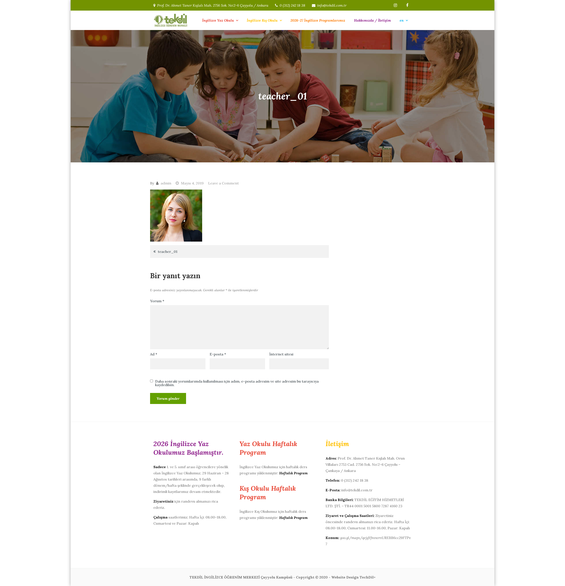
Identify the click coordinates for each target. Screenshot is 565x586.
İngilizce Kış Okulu (262, 20)
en (402, 20)
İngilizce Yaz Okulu (218, 20)
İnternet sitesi (281, 354)
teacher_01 (167, 251)
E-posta (218, 354)
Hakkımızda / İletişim (372, 20)
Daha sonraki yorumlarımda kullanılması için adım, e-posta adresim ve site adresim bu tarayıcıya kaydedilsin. (237, 383)
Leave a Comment (223, 183)
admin (166, 183)
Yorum (157, 301)
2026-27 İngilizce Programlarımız (317, 20)
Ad (153, 354)
